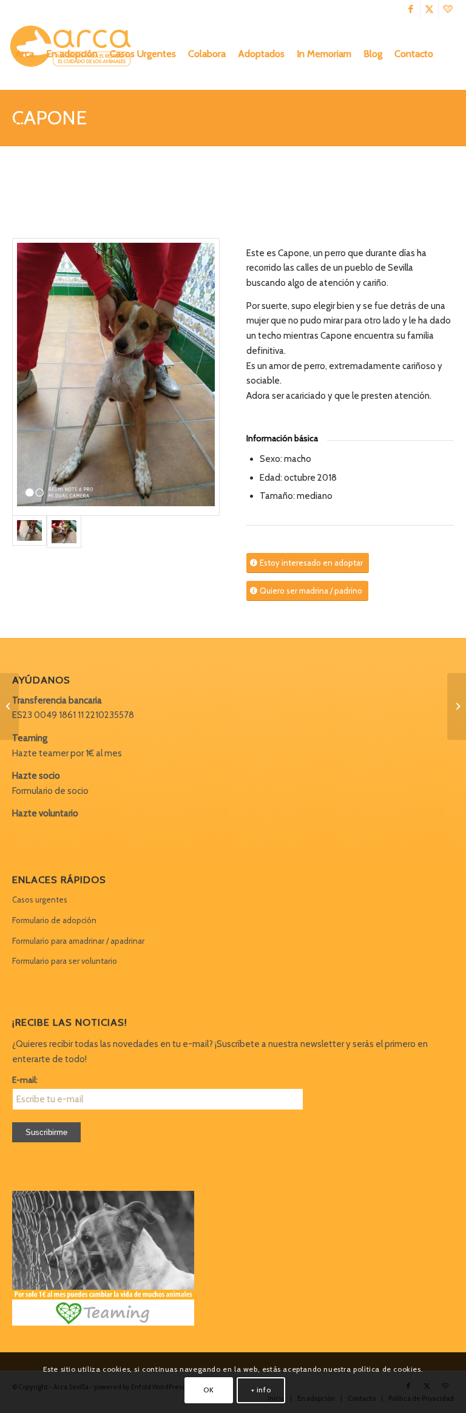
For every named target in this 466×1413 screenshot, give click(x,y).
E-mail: (25, 1080)
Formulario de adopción (54, 920)
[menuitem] (24, 54)
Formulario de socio (50, 790)
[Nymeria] (9, 706)
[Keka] (456, 706)
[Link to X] (429, 9)
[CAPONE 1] (116, 377)
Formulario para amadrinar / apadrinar (78, 941)
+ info (261, 1389)
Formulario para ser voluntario (64, 961)
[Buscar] (19, 125)
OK (208, 1389)
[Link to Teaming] (448, 9)
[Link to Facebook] (411, 9)
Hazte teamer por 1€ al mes (67, 753)
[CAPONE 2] (64, 531)
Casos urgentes (39, 899)
